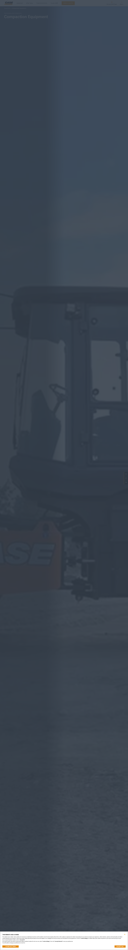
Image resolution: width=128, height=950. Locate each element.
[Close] (125, 934)
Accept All (120, 946)
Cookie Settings (10, 946)
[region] (64, 940)
